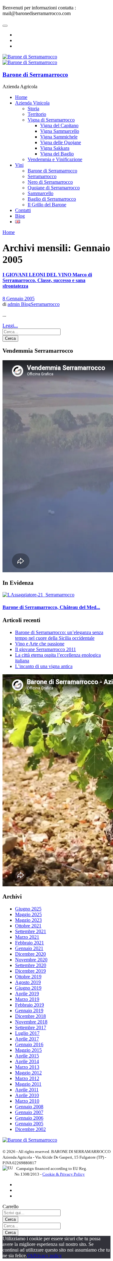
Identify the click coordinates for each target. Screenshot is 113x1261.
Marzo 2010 (27, 1101)
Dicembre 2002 (30, 1129)
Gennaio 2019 (29, 1010)
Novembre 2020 (31, 959)
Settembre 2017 (30, 1027)
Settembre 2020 (30, 965)
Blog (26, 304)
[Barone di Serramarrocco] (30, 1140)
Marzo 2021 (27, 937)
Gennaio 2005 (29, 1123)
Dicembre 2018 (30, 1016)
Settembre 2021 (30, 931)
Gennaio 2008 (29, 1106)
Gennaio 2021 (29, 948)
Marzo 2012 (27, 1078)
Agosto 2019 (28, 982)
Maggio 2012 (28, 1072)
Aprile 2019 (27, 993)
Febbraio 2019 (29, 1005)
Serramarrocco (45, 304)
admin (14, 304)
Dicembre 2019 (30, 971)
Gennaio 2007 (29, 1112)
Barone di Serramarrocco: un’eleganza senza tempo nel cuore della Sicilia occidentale (59, 635)
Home (9, 232)
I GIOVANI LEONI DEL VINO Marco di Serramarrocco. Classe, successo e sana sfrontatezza (47, 280)
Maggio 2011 (28, 1084)
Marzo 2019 (27, 999)
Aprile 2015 (27, 1055)
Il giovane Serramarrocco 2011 (45, 649)
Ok (30, 1255)
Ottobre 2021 (28, 925)
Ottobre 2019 (28, 976)
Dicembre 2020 (30, 954)
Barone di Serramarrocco (35, 74)
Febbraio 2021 (29, 942)
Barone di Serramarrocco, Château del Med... (51, 607)
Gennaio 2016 (29, 1044)
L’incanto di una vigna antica (44, 666)
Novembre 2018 (31, 1022)
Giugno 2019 (28, 988)
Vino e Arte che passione (39, 643)
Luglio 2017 (27, 1033)
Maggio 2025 (28, 914)
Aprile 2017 (27, 1038)
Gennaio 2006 (29, 1118)
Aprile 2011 (27, 1089)
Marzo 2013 (27, 1067)
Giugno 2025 (28, 908)
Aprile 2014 (27, 1061)
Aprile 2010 (27, 1095)
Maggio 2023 (28, 920)
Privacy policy (47, 1255)
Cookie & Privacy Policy (63, 1174)
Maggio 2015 (28, 1050)
